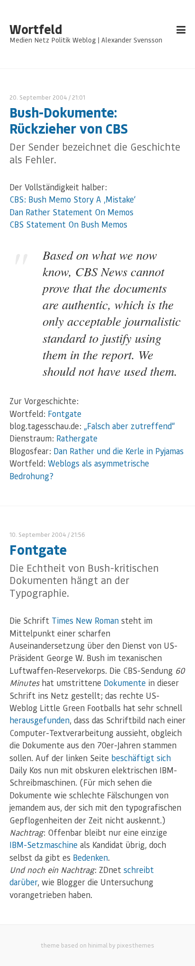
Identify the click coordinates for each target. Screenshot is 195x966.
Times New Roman (85, 620)
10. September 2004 (37, 534)
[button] (17, 949)
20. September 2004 (38, 97)
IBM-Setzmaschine (43, 844)
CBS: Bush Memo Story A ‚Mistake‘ (72, 199)
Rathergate (77, 438)
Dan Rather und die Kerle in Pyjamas (118, 451)
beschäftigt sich (141, 758)
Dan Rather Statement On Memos (71, 212)
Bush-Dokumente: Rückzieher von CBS (68, 120)
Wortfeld (35, 29)
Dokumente (125, 683)
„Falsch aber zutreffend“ (129, 426)
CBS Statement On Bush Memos (68, 224)
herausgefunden (39, 720)
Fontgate (64, 413)
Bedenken (90, 857)
